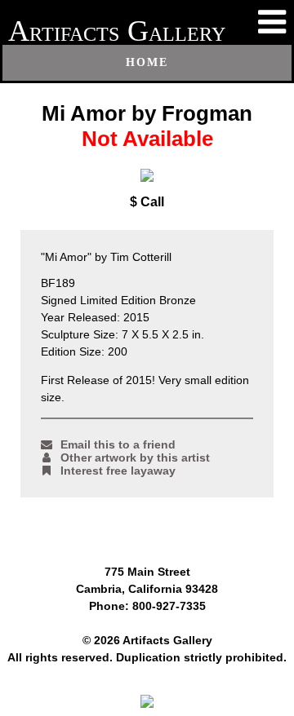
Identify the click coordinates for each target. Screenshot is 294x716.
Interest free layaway (118, 470)
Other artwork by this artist (135, 457)
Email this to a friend (118, 444)
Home (147, 62)
